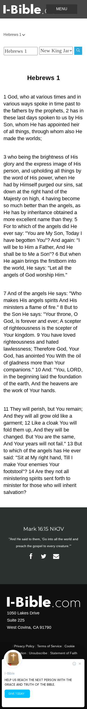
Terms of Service (49, 646)
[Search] (78, 51)
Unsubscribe (38, 653)
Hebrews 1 (12, 35)
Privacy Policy (24, 646)
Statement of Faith (63, 653)
